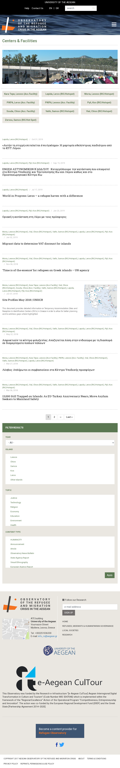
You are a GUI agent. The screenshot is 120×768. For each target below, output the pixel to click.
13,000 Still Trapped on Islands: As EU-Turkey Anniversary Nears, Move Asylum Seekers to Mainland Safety (55, 398)
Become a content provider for (58, 731)
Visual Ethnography (19, 562)
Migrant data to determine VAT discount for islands (36, 243)
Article (13, 549)
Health (13, 525)
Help (27, 8)
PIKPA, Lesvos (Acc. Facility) (60, 102)
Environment (16, 520)
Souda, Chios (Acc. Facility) (21, 111)
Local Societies (70, 630)
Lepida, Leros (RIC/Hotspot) (60, 94)
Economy (14, 511)
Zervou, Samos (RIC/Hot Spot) (20, 120)
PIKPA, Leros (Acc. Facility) (21, 102)
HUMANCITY (16, 540)
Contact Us (37, 8)
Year (7, 437)
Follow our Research (75, 600)
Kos (12, 471)
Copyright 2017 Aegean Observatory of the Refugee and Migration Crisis (40, 759)
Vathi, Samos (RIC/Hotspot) (60, 111)
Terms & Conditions (96, 759)
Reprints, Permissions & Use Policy (37, 764)
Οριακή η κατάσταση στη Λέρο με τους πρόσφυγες (34, 216)
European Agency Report (21, 567)
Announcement (17, 544)
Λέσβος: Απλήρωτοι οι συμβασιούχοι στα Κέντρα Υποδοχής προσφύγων (48, 369)
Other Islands (16, 480)
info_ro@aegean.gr (47, 636)
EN (50, 8)
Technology (15, 502)
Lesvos (13, 457)
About (81, 759)
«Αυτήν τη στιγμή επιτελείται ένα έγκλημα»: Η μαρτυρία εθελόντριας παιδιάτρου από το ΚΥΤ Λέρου (57, 147)
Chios (13, 461)
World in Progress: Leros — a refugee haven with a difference (42, 195)
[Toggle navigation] (114, 24)
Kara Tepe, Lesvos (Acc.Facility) (20, 94)
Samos (13, 466)
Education (15, 516)
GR (57, 8)
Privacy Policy (11, 764)
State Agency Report (19, 558)
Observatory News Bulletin (22, 553)
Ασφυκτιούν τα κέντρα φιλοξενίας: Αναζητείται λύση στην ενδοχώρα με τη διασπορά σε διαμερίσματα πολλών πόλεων (57, 341)
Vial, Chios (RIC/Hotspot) (99, 111)
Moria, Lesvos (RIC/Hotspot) (99, 94)
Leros (13, 475)
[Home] (26, 25)
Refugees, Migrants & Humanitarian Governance (87, 626)
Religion (14, 507)
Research (67, 635)
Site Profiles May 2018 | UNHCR (22, 299)
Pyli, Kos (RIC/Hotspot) (99, 102)
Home (65, 621)
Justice (13, 498)
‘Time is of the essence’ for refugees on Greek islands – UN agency (45, 270)
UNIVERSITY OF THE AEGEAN (60, 2)
